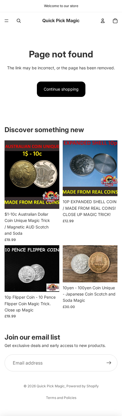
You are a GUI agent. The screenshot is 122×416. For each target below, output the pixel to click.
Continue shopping (61, 89)
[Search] (18, 20)
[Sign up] (109, 363)
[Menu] (6, 20)
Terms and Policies (61, 398)
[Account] (102, 20)
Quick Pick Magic (51, 386)
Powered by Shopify (82, 386)
